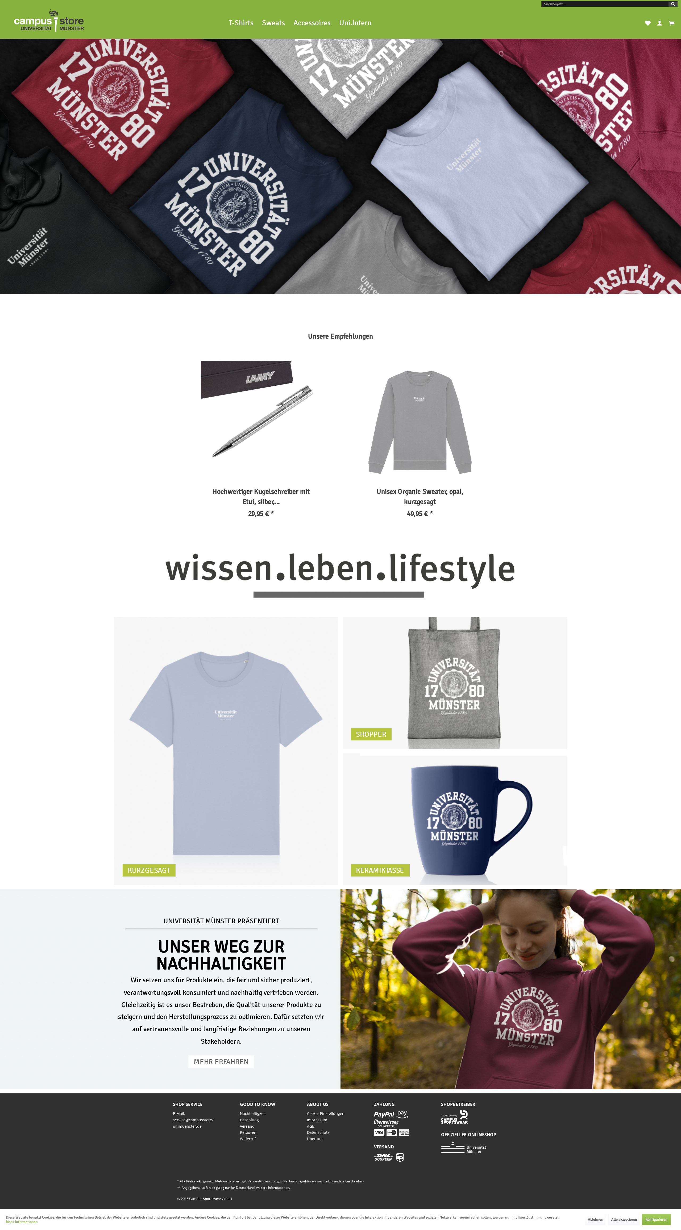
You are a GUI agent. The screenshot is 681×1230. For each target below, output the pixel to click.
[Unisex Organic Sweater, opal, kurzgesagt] (420, 421)
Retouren (248, 1132)
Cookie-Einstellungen (325, 1113)
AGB (310, 1126)
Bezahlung (249, 1119)
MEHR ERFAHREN (221, 1061)
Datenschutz (318, 1132)
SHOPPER (371, 734)
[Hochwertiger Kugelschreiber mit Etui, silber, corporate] (261, 421)
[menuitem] (609, 4)
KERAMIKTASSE (380, 870)
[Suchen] (673, 4)
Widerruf (248, 1138)
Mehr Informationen (22, 1222)
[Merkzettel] (648, 23)
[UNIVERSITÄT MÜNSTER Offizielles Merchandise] (340, 166)
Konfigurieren (656, 1219)
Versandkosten (259, 1181)
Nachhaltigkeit (253, 1113)
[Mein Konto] (659, 23)
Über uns (315, 1138)
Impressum (317, 1119)
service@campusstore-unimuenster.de (193, 1123)
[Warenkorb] (671, 23)
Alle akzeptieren (624, 1219)
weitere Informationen (272, 1187)
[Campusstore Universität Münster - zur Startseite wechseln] (48, 20)
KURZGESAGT (149, 870)
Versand (247, 1126)
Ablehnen (595, 1219)
